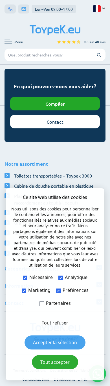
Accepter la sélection (55, 342)
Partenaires (58, 303)
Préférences (76, 290)
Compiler (55, 104)
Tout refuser (55, 323)
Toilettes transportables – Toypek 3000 (53, 175)
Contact (55, 122)
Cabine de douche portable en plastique (54, 186)
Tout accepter (55, 362)
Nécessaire (41, 277)
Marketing (39, 290)
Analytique (76, 277)
